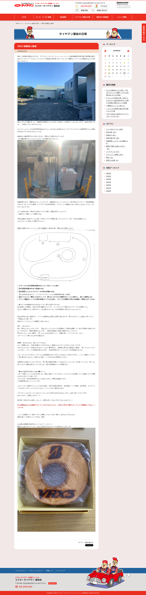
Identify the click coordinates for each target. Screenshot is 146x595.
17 (109, 70)
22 (128, 70)
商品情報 (63, 17)
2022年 (108, 185)
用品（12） (110, 157)
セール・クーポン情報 (43, 17)
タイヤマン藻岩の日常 (82, 17)
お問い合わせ (102, 10)
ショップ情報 (121, 17)
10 (109, 66)
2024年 (108, 179)
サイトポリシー (21, 570)
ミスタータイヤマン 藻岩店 (47, 5)
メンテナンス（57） (113, 151)
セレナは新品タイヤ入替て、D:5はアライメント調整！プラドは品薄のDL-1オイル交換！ (117, 92)
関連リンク (49, 570)
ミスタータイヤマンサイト (124, 7)
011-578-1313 (86, 6)
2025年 (108, 176)
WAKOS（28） (111, 135)
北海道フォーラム (47, 3)
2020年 (108, 191)
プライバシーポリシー (36, 570)
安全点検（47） (111, 132)
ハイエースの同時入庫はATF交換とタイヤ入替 (117, 110)
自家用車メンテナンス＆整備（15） (117, 142)
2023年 (108, 182)
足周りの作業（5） (112, 160)
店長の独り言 (89, 542)
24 (109, 73)
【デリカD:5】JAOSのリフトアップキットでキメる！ (117, 115)
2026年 (108, 173)
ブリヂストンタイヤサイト (124, 6)
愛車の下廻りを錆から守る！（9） (116, 147)
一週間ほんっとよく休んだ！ (116, 106)
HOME (24, 17)
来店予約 (84, 10)
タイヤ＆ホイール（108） (115, 129)
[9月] (128, 51)
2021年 (108, 188)
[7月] (105, 51)
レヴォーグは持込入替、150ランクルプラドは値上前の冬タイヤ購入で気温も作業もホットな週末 (117, 100)
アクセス (103, 6)
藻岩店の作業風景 (102, 17)
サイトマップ (61, 570)
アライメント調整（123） (115, 154)
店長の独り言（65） (113, 138)
